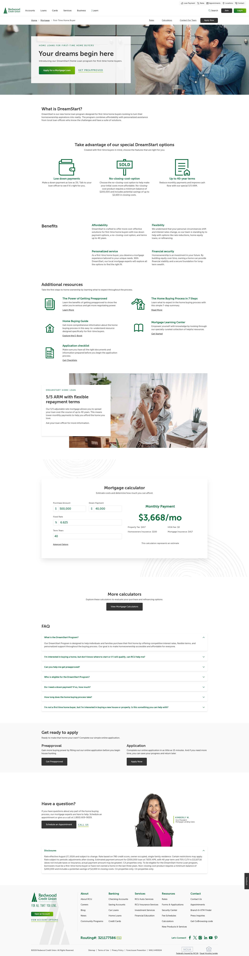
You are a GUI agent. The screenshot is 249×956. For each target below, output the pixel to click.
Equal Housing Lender (209, 953)
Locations (229, 3)
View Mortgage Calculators (124, 606)
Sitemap (92, 950)
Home (34, 20)
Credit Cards (115, 921)
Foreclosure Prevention (136, 950)
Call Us (83, 825)
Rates (202, 3)
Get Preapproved (90, 70)
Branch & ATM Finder (201, 910)
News (83, 915)
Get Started (157, 334)
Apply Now (209, 20)
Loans (43, 10)
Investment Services (145, 910)
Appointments (214, 3)
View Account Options (44, 920)
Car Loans (114, 910)
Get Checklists (70, 360)
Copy (119, 938)
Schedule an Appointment (59, 824)
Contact (241, 3)
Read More (156, 310)
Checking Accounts (118, 899)
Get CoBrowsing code (202, 921)
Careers (84, 904)
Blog (83, 910)
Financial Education (144, 915)
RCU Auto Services (144, 899)
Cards (55, 10)
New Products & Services (174, 926)
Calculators (167, 20)
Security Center (169, 910)
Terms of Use (103, 950)
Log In (240, 11)
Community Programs (92, 921)
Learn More (68, 310)
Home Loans (115, 915)
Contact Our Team (188, 20)
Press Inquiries (198, 915)
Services (67, 10)
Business (81, 10)
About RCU (86, 899)
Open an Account (42, 914)
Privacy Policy (118, 950)
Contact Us (196, 899)
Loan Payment (189, 3)
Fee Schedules (169, 915)
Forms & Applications (173, 904)
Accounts (30, 10)
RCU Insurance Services (146, 904)
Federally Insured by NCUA (187, 953)
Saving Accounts (117, 904)
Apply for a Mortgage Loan (57, 70)
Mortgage (45, 20)
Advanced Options (60, 544)
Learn (95, 10)
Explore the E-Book (72, 336)
